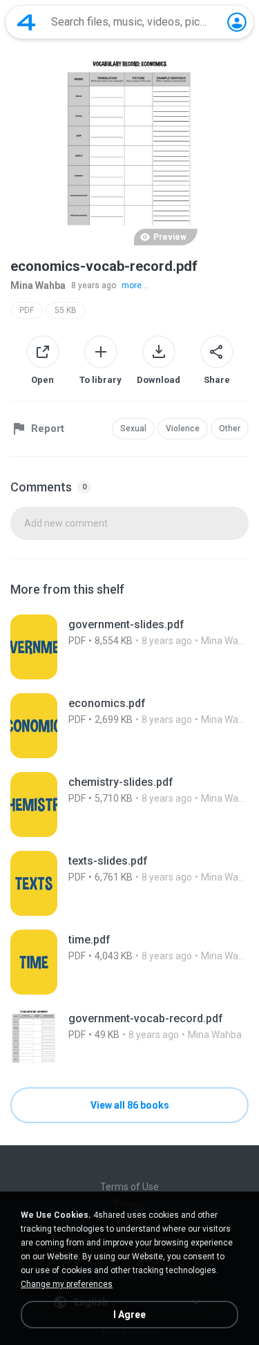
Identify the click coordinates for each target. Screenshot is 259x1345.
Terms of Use (129, 1186)
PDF (26, 310)
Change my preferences (67, 1284)
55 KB (66, 310)
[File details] (129, 646)
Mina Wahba (38, 285)
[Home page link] (26, 22)
